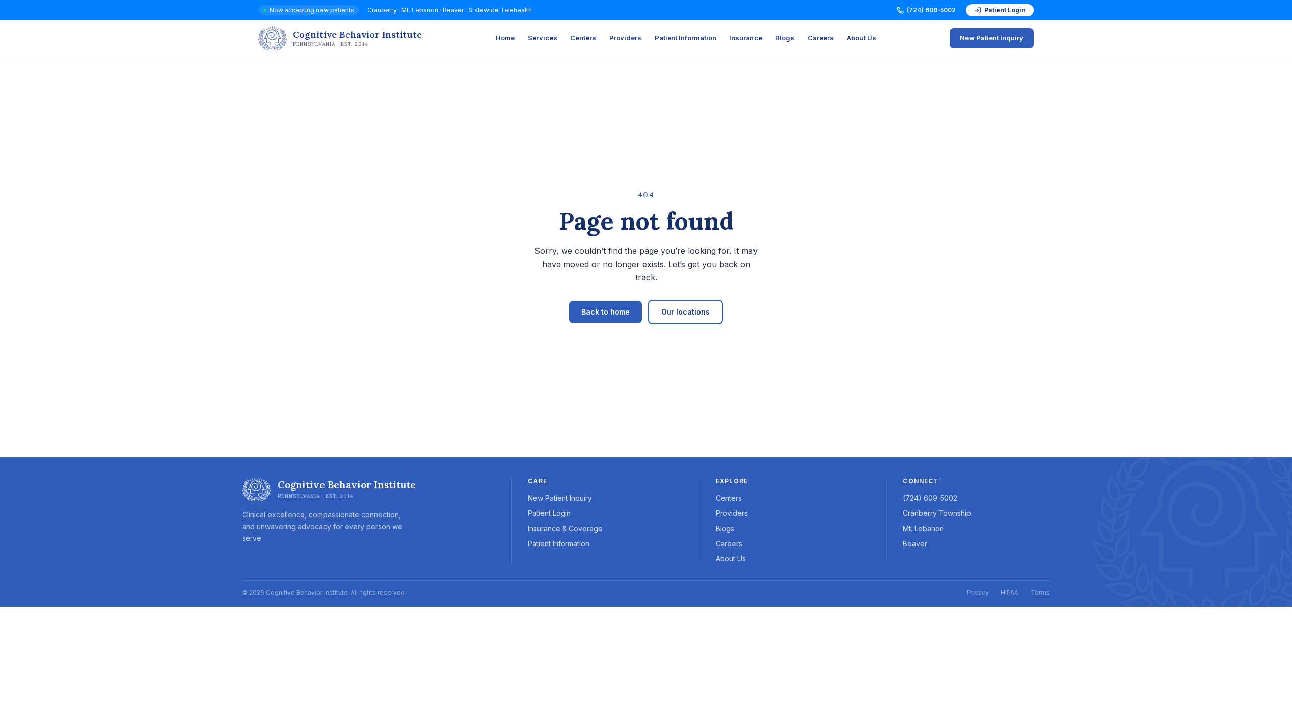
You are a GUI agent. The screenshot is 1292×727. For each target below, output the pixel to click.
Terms (1040, 592)
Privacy (978, 592)
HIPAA (1009, 592)
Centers (583, 38)
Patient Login (1005, 10)
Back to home (605, 311)
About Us (861, 38)
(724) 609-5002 (931, 10)
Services (542, 38)
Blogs (784, 38)
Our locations (685, 311)
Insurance (745, 38)
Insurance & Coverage (565, 528)
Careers (820, 38)
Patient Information (685, 38)
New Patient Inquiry (992, 38)
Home (505, 38)
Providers (625, 38)
